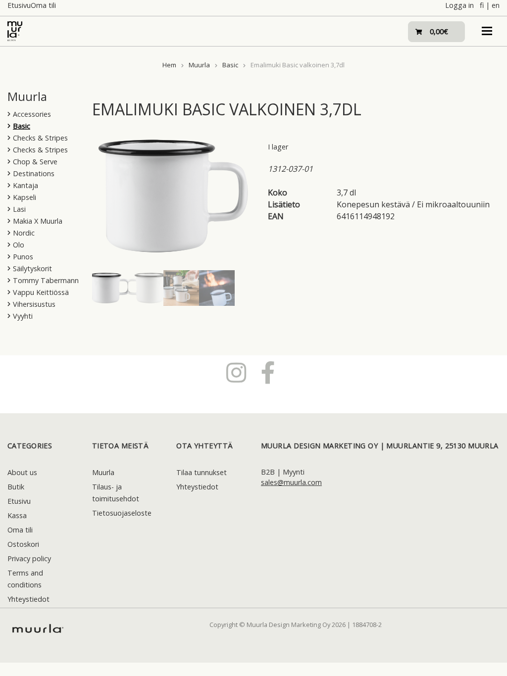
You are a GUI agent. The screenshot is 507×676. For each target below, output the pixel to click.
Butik (15, 486)
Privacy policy (29, 558)
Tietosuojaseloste (122, 513)
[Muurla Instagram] (236, 372)
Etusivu (19, 5)
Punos (23, 256)
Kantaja (25, 185)
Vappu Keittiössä (41, 292)
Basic (230, 64)
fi (482, 5)
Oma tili (43, 5)
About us (22, 472)
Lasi (19, 209)
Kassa (17, 515)
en (496, 5)
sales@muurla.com (291, 482)
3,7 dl (346, 192)
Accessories (32, 114)
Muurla (199, 64)
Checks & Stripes (40, 138)
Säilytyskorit (32, 268)
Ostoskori (23, 544)
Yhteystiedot (28, 599)
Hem (169, 64)
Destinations (33, 173)
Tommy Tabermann (46, 280)
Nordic (24, 233)
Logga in (459, 5)
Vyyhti (23, 316)
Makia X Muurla (37, 221)
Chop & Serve (35, 161)
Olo (18, 244)
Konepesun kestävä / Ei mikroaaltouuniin (413, 204)
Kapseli (24, 197)
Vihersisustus (34, 304)
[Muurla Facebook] (268, 372)
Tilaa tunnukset (201, 472)
